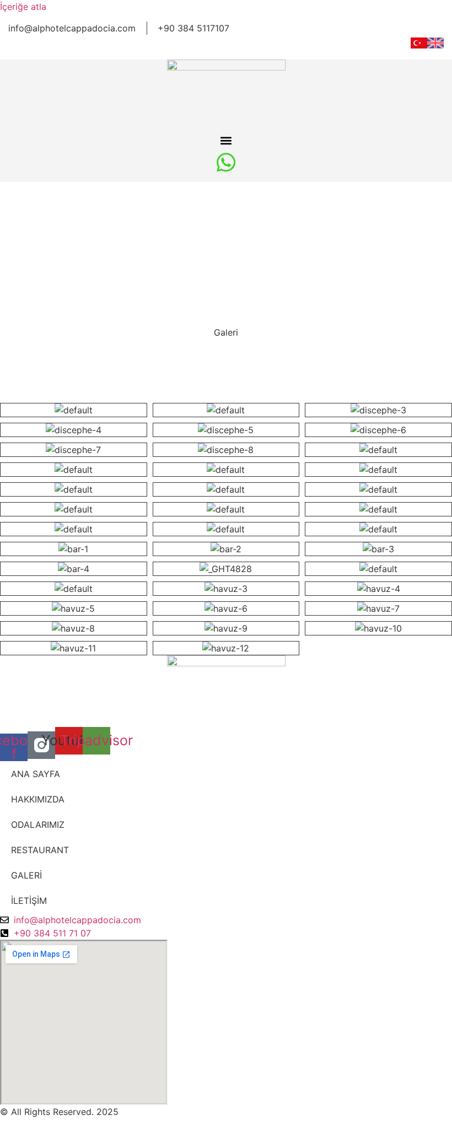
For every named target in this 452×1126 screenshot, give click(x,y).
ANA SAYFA (35, 773)
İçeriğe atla (23, 6)
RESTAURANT (40, 849)
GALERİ (26, 875)
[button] (226, 140)
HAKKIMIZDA (37, 799)
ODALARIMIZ (37, 824)
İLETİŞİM (29, 900)
